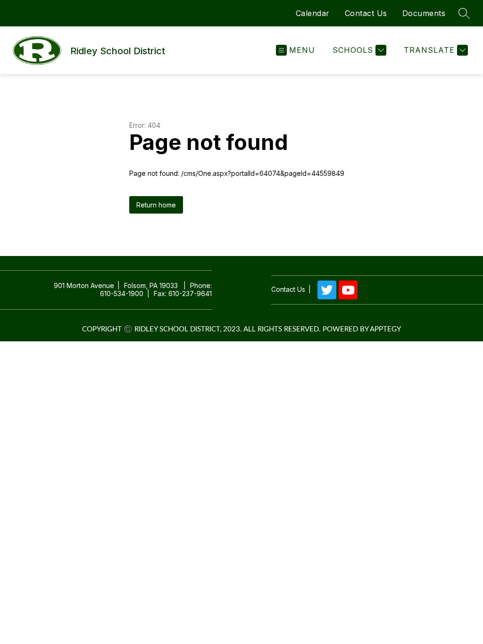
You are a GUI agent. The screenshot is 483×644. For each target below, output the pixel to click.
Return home (156, 205)
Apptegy (385, 329)
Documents (424, 13)
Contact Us (366, 13)
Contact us (288, 289)
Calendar (313, 13)
